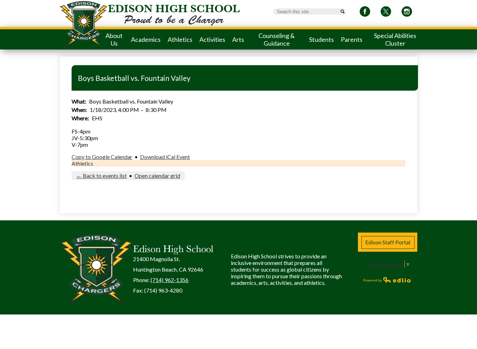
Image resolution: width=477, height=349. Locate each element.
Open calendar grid (157, 175)
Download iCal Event (165, 156)
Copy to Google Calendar (102, 156)
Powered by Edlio (387, 279)
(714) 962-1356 (170, 279)
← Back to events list (101, 175)
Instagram (407, 11)
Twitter (386, 11)
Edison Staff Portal (387, 242)
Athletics (82, 163)
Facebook (365, 11)
